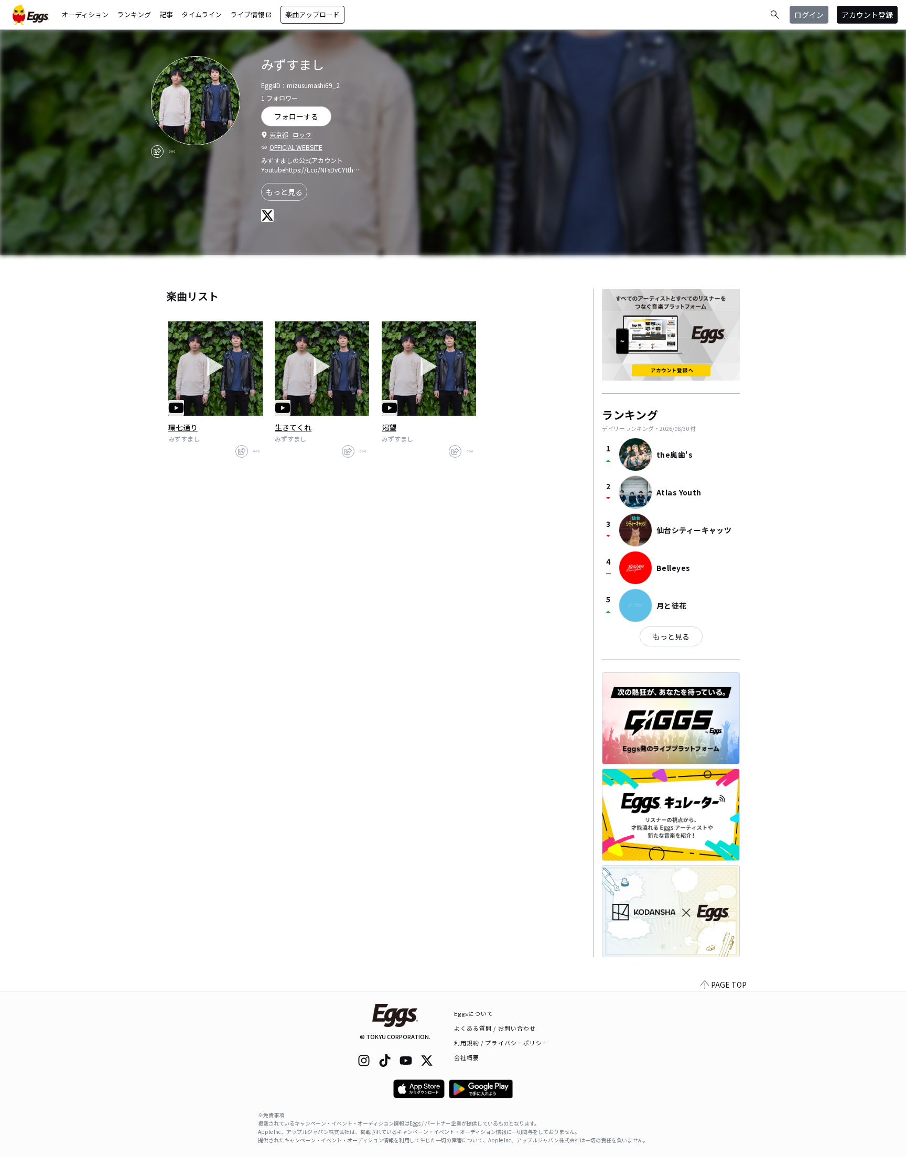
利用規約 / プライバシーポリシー (501, 1043)
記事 (166, 14)
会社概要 (466, 1057)
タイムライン (201, 14)
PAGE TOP (729, 984)
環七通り (183, 427)
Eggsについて (474, 1013)
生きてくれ (293, 427)
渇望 (389, 427)
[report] (172, 151)
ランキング (134, 14)
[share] (157, 151)
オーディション (85, 14)
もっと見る (284, 192)
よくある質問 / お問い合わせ (495, 1028)
